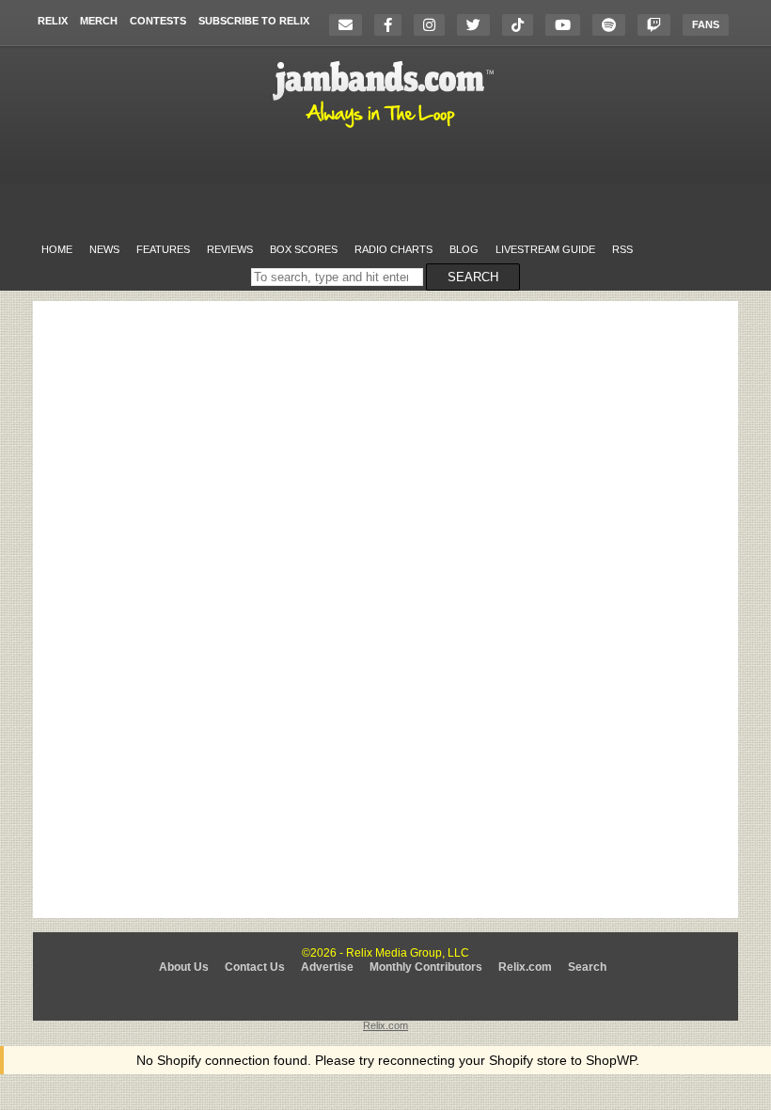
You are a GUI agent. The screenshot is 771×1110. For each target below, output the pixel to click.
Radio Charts (393, 249)
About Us (184, 967)
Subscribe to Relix (253, 20)
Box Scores (304, 249)
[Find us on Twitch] (658, 25)
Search (587, 967)
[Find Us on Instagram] (434, 25)
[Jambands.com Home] (386, 129)
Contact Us (255, 967)
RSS (622, 249)
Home (56, 249)
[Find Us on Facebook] (392, 25)
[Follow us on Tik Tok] (522, 25)
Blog (464, 249)
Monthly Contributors (426, 967)
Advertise (327, 967)
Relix (53, 20)
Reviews (230, 249)
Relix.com (525, 967)
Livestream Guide (545, 249)
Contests (158, 20)
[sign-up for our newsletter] (350, 25)
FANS (705, 24)
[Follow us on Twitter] (478, 25)
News (104, 249)
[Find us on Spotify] (613, 25)
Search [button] (473, 277)
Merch (99, 20)
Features (163, 249)
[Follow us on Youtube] (567, 25)
